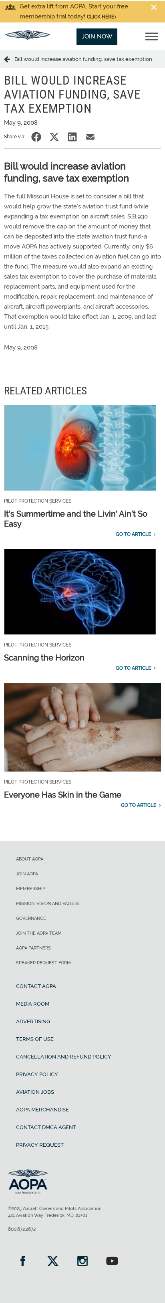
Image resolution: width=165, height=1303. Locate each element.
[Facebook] (23, 1261)
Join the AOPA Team (39, 933)
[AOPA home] (27, 37)
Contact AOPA (36, 986)
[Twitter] (52, 1261)
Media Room (32, 1004)
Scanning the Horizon (44, 658)
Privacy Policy (37, 1074)
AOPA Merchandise (42, 1110)
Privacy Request (40, 1145)
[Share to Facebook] (36, 137)
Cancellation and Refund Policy (63, 1057)
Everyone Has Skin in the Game (62, 795)
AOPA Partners (33, 948)
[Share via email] (90, 137)
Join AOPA (27, 874)
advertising (33, 1021)
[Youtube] (112, 1261)
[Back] (9, 59)
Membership (30, 888)
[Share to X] (54, 137)
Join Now (97, 36)
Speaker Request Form (43, 963)
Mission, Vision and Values (47, 903)
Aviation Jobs (35, 1092)
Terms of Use (35, 1039)
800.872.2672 (22, 1229)
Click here (100, 17)
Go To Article (133, 534)
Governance (31, 918)
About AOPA (29, 859)
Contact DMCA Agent (46, 1127)
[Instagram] (82, 1261)
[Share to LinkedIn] (72, 137)
